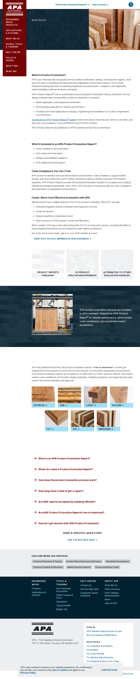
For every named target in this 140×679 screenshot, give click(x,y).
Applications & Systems (39, 593)
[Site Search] (131, 4)
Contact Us (86, 585)
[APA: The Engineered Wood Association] (14, 9)
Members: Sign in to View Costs (101, 335)
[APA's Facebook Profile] (131, 581)
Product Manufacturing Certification (84, 561)
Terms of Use (127, 673)
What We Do (39, 20)
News (107, 599)
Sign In (117, 4)
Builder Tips (62, 609)
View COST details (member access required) (61, 239)
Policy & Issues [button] (11, 59)
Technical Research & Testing (47, 561)
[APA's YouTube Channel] (131, 593)
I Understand (109, 670)
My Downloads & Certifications (102, 635)
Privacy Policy (28, 672)
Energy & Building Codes (107, 567)
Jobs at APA (111, 603)
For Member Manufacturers (100, 657)
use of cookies (60, 670)
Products (36, 588)
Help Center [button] (13, 52)
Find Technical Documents (63, 590)
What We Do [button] (13, 38)
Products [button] (12, 22)
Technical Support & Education (48, 567)
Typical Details (63, 605)
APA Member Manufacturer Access (104, 631)
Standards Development (117, 561)
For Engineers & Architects (100, 646)
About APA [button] (12, 66)
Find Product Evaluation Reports (71, 4)
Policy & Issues (112, 589)
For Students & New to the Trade (103, 661)
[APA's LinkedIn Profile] (131, 587)
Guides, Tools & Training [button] (14, 45)
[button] (82, 458)
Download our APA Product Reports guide (54, 119)
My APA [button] (12, 71)
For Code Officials (95, 653)
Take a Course (99, 4)
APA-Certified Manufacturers (112, 594)
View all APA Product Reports (53, 133)
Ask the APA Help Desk (81, 540)
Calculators (61, 601)
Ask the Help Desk (89, 589)
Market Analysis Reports (79, 567)
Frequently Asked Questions (89, 594)
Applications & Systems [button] (13, 31)
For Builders (92, 649)
